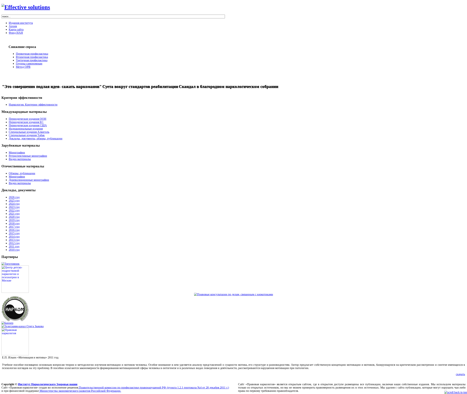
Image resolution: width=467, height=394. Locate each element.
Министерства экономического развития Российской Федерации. (80, 390)
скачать (460, 374)
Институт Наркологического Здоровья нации (47, 384)
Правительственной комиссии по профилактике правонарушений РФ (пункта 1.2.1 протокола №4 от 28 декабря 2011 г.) (153, 387)
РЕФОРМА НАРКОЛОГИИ (15, 77)
